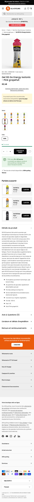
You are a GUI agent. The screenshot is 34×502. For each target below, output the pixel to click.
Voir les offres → (17, 25)
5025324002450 (6, 74)
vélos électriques (21, 415)
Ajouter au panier (20, 151)
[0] (28, 8)
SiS (3, 72)
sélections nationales (21, 412)
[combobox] (17, 14)
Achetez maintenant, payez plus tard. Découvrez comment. (17, 89)
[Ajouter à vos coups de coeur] (30, 151)
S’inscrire (17, 345)
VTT (13, 415)
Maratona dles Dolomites (18, 425)
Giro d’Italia (23, 422)
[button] (31, 8)
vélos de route (6, 415)
